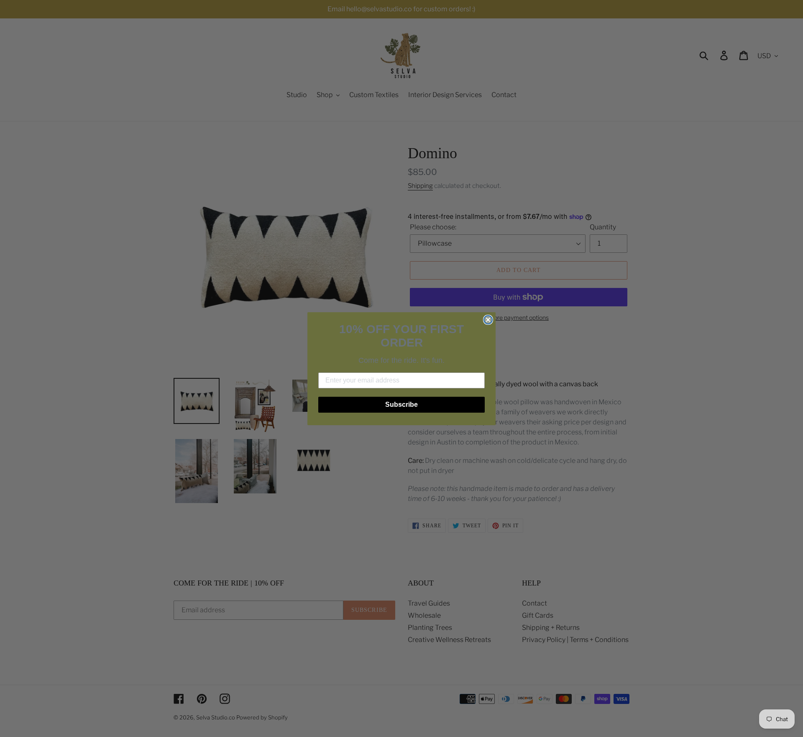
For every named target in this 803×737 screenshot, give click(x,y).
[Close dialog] (488, 320)
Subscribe (401, 404)
